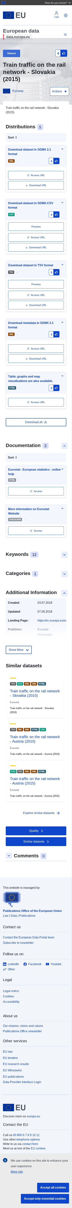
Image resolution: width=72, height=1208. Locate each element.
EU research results (16, 1064)
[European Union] (34, 1107)
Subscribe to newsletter (18, 942)
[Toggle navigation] (65, 35)
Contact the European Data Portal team (28, 937)
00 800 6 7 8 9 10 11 (26, 1135)
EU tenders (10, 1057)
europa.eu (33, 1116)
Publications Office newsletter (22, 1031)
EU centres (38, 1148)
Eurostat (17, 91)
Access (38, 491)
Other (11, 969)
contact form (30, 1144)
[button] (58, 2)
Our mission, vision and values (23, 1025)
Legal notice (11, 991)
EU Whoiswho (12, 1070)
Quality (33, 830)
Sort (11, 137)
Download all (33, 422)
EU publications (13, 1076)
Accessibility (11, 1001)
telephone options (28, 1139)
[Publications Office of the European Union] (34, 898)
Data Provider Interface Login (22, 1081)
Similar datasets (33, 841)
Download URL (38, 185)
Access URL (38, 175)
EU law (8, 1051)
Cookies (8, 996)
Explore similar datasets (41, 813)
